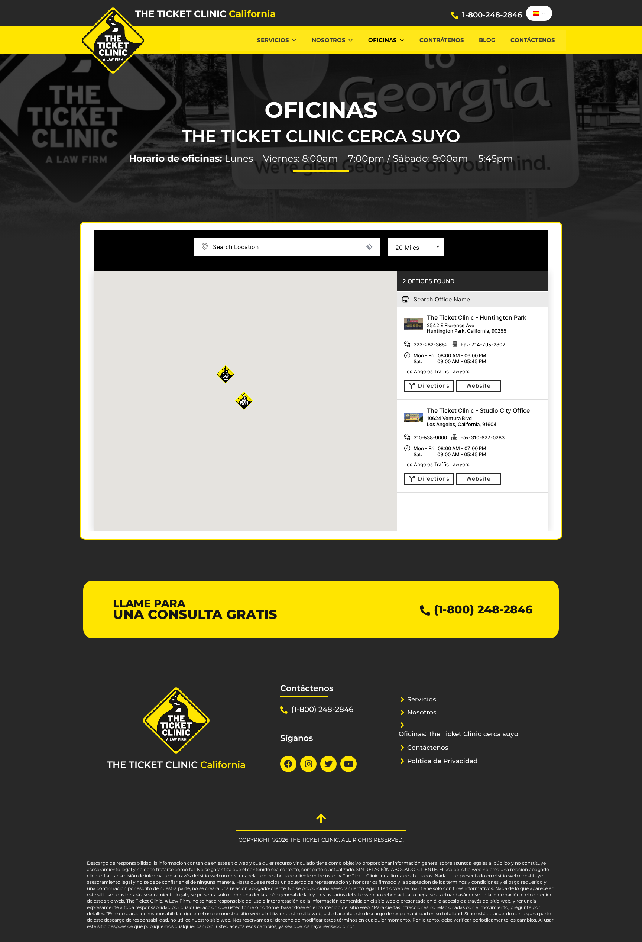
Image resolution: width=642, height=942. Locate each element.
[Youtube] (348, 764)
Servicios (273, 39)
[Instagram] (308, 764)
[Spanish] (538, 13)
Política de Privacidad (442, 761)
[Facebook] (288, 764)
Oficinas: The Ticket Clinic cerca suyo (458, 734)
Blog (487, 39)
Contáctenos (532, 39)
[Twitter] (328, 764)
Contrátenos (441, 39)
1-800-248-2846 (492, 14)
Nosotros (329, 39)
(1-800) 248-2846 (483, 609)
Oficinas (382, 39)
